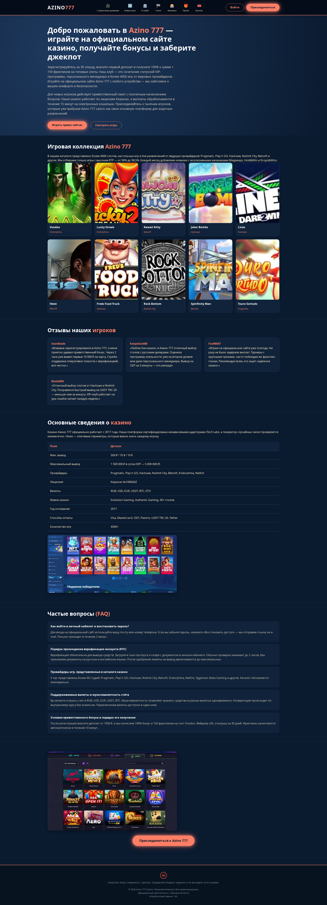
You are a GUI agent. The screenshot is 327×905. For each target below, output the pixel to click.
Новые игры (130, 7)
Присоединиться (263, 7)
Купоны (199, 7)
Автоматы (172, 7)
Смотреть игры (106, 125)
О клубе (145, 7)
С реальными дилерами (108, 7)
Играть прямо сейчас (67, 125)
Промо (186, 7)
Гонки (158, 7)
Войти (234, 7)
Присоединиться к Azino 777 (163, 840)
